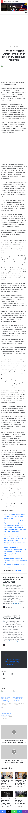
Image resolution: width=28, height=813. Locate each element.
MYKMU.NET (18, 570)
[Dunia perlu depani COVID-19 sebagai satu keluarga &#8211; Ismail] (18, 693)
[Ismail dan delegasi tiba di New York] (6, 710)
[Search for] (26, 12)
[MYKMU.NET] (14, 7)
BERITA (16, 46)
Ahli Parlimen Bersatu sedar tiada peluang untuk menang (12, 661)
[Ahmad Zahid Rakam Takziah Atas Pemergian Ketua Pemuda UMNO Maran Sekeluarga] (7, 794)
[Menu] (2, 12)
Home (12, 46)
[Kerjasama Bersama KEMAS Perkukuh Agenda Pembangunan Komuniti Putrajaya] (7, 775)
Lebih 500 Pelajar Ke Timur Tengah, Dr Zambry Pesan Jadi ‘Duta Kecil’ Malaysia (21, 783)
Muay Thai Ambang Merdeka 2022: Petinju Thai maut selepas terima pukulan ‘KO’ (15, 560)
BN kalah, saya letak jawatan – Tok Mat (14, 564)
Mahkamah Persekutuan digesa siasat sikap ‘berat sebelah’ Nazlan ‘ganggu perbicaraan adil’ (14, 516)
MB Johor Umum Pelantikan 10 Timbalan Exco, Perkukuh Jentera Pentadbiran (20, 802)
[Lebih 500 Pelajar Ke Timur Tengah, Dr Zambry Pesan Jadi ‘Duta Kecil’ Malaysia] (21, 775)
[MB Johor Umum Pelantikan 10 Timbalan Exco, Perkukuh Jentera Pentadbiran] (21, 794)
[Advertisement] (14, 30)
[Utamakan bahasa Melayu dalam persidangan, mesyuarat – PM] (6, 693)
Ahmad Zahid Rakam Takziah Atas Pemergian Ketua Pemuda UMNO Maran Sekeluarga (7, 802)
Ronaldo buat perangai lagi (11, 547)
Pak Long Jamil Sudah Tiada (11, 567)
